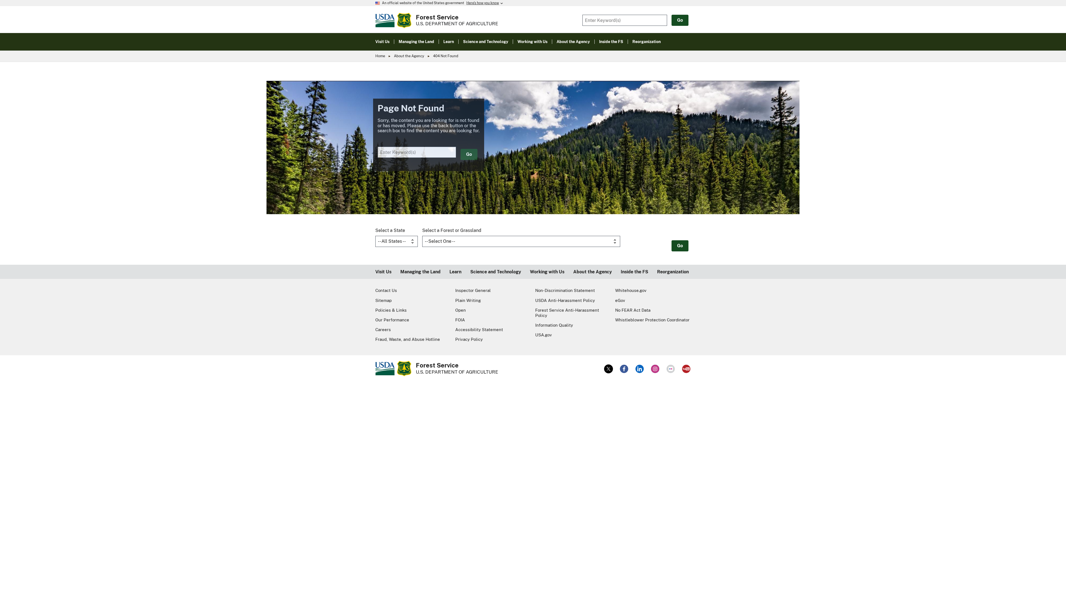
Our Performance (392, 320)
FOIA (460, 320)
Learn (455, 271)
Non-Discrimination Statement (565, 290)
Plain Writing (468, 300)
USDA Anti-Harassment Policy (565, 300)
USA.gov (543, 334)
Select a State (390, 230)
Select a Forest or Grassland (451, 230)
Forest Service (437, 17)
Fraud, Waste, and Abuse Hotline (407, 339)
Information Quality (554, 325)
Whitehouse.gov (631, 290)
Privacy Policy (469, 339)
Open (460, 310)
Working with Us (547, 271)
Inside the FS (634, 271)
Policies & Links (391, 310)
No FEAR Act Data (632, 310)
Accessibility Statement (479, 329)
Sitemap (383, 300)
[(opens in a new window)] (608, 368)
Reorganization (673, 271)
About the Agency (409, 56)
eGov (620, 300)
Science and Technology (495, 271)
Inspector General (473, 290)
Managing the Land (420, 271)
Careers (383, 329)
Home (380, 56)
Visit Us (383, 271)
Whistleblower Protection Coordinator (652, 320)
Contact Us (386, 290)
